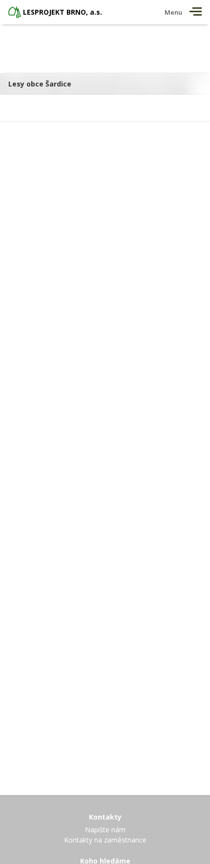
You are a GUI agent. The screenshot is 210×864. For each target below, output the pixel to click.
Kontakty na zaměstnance (105, 839)
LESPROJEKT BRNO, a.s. (62, 12)
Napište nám (105, 829)
